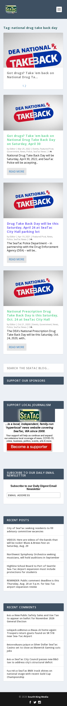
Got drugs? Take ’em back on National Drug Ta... (30, 75)
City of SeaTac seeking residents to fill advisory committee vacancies (30, 529)
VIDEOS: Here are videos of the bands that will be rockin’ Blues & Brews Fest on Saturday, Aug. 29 (32, 543)
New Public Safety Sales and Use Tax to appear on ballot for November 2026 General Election (33, 618)
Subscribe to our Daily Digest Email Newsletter (33, 488)
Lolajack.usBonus (17, 630)
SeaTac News (39, 151)
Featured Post (46, 148)
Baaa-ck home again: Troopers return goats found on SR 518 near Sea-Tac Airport (32, 633)
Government (13, 151)
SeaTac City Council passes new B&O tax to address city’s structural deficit (32, 661)
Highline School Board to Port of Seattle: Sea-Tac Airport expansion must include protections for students (31, 569)
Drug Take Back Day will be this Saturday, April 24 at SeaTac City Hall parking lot (33, 227)
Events (36, 148)
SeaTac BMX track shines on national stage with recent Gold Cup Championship (29, 673)
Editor (13, 148)
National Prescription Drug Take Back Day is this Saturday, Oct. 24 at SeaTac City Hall (32, 315)
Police (29, 151)
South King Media (38, 696)
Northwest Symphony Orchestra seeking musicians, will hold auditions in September (33, 556)
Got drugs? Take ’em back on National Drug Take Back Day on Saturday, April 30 (31, 140)
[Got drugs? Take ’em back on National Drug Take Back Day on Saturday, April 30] (33, 112)
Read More (16, 171)
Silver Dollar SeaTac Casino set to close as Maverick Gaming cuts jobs (33, 647)
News (22, 151)
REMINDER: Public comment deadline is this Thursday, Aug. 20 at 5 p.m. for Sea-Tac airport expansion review (33, 583)
